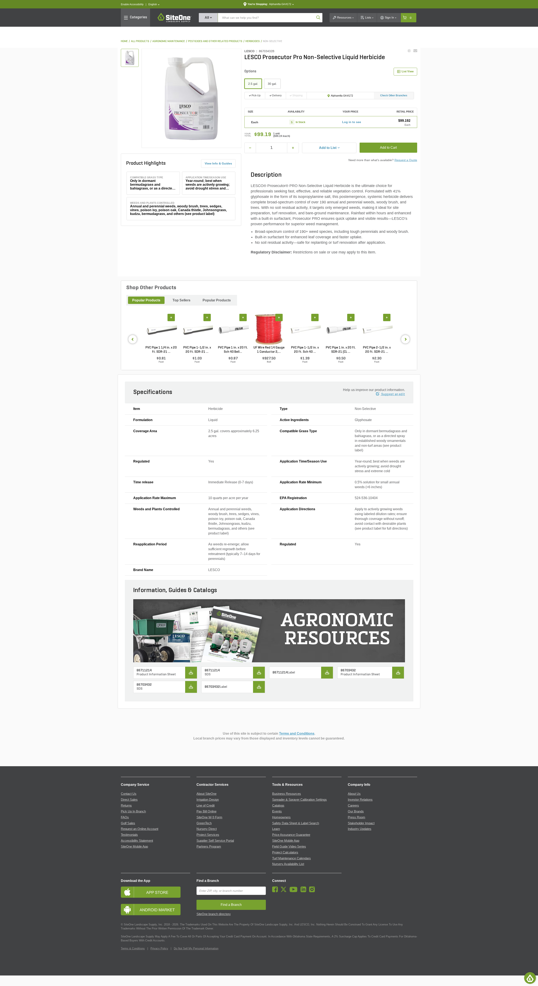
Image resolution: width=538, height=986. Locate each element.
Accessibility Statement (137, 840)
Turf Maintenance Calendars (291, 858)
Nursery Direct (206, 829)
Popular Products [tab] (146, 300)
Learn (276, 829)
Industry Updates (359, 829)
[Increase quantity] (293, 148)
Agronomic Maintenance (168, 41)
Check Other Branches (393, 95)
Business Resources (286, 793)
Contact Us (128, 793)
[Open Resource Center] (530, 978)
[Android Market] (155, 909)
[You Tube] (294, 891)
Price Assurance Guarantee (291, 834)
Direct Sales (129, 799)
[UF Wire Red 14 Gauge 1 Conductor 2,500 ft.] (269, 329)
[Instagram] (313, 891)
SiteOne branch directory (213, 914)
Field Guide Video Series (289, 846)
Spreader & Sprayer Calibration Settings (299, 799)
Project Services (207, 834)
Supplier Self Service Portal (215, 840)
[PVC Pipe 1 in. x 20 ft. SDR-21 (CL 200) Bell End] (341, 329)
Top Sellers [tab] (181, 300)
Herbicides (252, 41)
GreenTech (204, 823)
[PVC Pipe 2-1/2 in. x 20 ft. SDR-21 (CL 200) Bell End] (377, 329)
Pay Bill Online (206, 811)
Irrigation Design (207, 799)
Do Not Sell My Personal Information (196, 948)
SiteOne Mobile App (134, 846)
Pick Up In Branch (133, 811)
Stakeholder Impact (361, 823)
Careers (353, 805)
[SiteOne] (174, 21)
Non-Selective (272, 41)
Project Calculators (285, 852)
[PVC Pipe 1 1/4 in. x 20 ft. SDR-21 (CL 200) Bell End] (161, 329)
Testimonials (129, 834)
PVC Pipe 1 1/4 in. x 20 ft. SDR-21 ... (161, 350)
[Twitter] (285, 891)
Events (277, 811)
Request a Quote (405, 160)
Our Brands (356, 811)
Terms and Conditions (296, 733)
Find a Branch (207, 881)
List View (408, 71)
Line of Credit (205, 805)
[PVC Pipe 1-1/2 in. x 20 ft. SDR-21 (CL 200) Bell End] (197, 329)
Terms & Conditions (133, 948)
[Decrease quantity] (250, 148)
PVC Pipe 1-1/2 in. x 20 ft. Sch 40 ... (305, 350)
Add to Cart (388, 147)
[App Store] (155, 892)
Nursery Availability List (288, 864)
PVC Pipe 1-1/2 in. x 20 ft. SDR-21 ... (197, 350)
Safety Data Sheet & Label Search (295, 823)
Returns (126, 805)
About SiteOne (206, 793)
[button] (154, 4)
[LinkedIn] (304, 891)
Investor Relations (360, 799)
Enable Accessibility (132, 4)
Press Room (356, 817)
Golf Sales (128, 823)
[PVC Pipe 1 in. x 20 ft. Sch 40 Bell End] (233, 329)
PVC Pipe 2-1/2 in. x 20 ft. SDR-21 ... (377, 350)
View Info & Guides (218, 163)
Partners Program (208, 846)
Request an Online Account (139, 829)
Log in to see (351, 122)
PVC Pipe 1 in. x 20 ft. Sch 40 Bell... (233, 350)
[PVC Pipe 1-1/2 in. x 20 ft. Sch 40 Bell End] (305, 329)
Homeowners (281, 817)
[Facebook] (276, 891)
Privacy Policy (159, 948)
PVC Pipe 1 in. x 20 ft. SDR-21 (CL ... (341, 350)
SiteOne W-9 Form (209, 817)
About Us (354, 793)
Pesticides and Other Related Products (215, 41)
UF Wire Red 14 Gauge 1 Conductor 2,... (269, 350)
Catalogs (278, 805)
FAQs (125, 817)
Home (124, 41)
